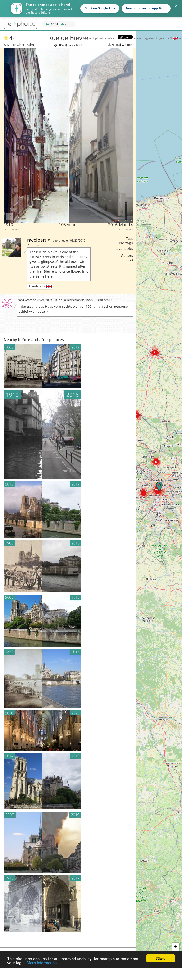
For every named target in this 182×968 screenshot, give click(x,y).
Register (148, 38)
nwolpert (37, 240)
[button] (156, 461)
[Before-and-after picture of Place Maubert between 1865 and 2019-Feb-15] (68, 366)
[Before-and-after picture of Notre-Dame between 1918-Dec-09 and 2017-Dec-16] (68, 903)
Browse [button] (83, 38)
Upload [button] (98, 38)
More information (42, 962)
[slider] (68, 135)
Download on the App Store (146, 8)
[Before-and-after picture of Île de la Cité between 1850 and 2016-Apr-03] (68, 678)
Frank (20, 300)
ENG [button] (169, 38)
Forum (136, 38)
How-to (124, 38)
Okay (160, 958)
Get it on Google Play (100, 8)
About (112, 38)
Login (160, 38)
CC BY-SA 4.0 (11, 229)
